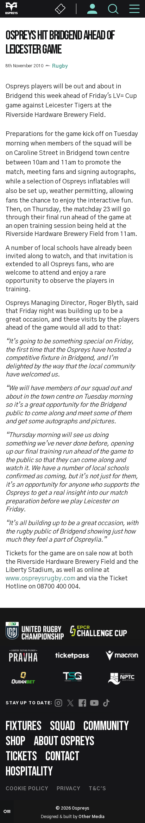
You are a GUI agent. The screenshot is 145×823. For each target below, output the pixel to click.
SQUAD (62, 726)
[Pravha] (23, 656)
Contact (62, 756)
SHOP (15, 741)
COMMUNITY (106, 726)
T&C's (97, 788)
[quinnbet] (23, 678)
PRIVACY (68, 788)
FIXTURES (24, 726)
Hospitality (29, 771)
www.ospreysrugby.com (40, 578)
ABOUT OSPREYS (64, 741)
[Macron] (121, 655)
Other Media (91, 817)
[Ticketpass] (72, 655)
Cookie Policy (27, 788)
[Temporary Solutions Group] (72, 678)
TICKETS (21, 756)
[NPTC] (121, 678)
